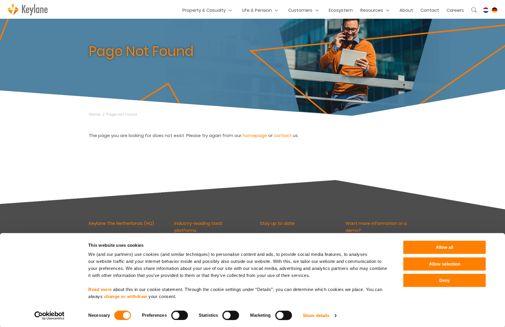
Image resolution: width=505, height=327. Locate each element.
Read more (100, 289)
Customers (300, 10)
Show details (316, 315)
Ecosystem (341, 10)
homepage (255, 135)
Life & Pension (257, 10)
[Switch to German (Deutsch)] (494, 10)
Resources (371, 10)
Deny (444, 280)
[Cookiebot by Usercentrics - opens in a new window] (49, 315)
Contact (430, 10)
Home (95, 114)
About (406, 10)
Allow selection (444, 263)
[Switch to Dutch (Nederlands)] (486, 10)
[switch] (179, 315)
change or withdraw (125, 296)
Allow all (444, 247)
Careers (455, 10)
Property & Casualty (204, 10)
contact (283, 135)
